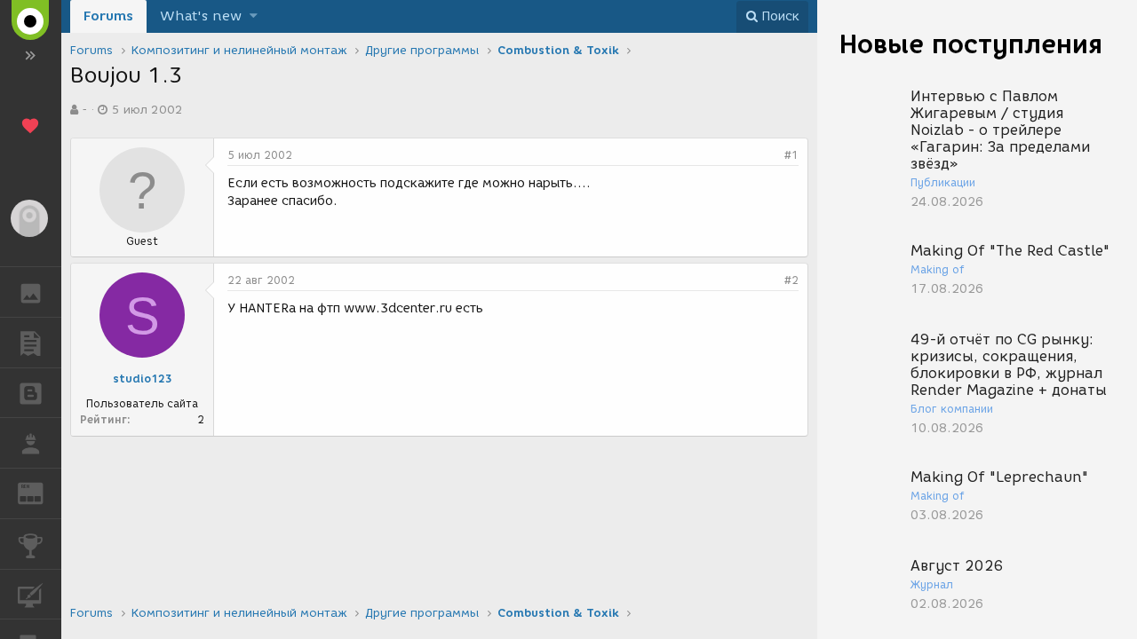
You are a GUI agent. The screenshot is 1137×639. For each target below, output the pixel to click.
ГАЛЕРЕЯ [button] (30, 292)
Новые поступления (970, 43)
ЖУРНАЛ (41, 492)
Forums (108, 16)
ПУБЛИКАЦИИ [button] (30, 342)
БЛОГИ (30, 393)
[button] (253, 16)
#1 (791, 155)
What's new (201, 16)
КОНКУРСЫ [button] (30, 544)
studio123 (142, 378)
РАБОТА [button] (30, 443)
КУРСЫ (30, 594)
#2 (791, 280)
